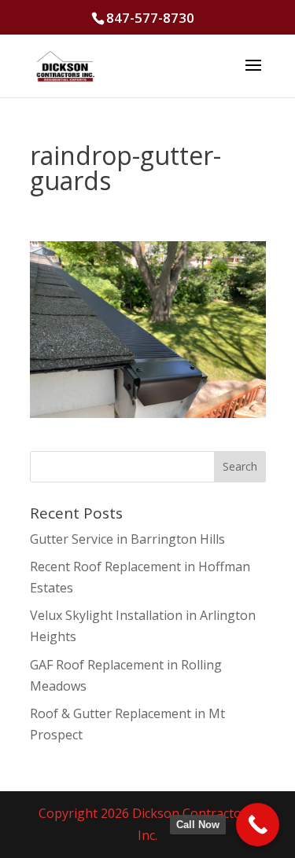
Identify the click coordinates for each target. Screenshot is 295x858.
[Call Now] (257, 824)
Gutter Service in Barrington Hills (127, 539)
